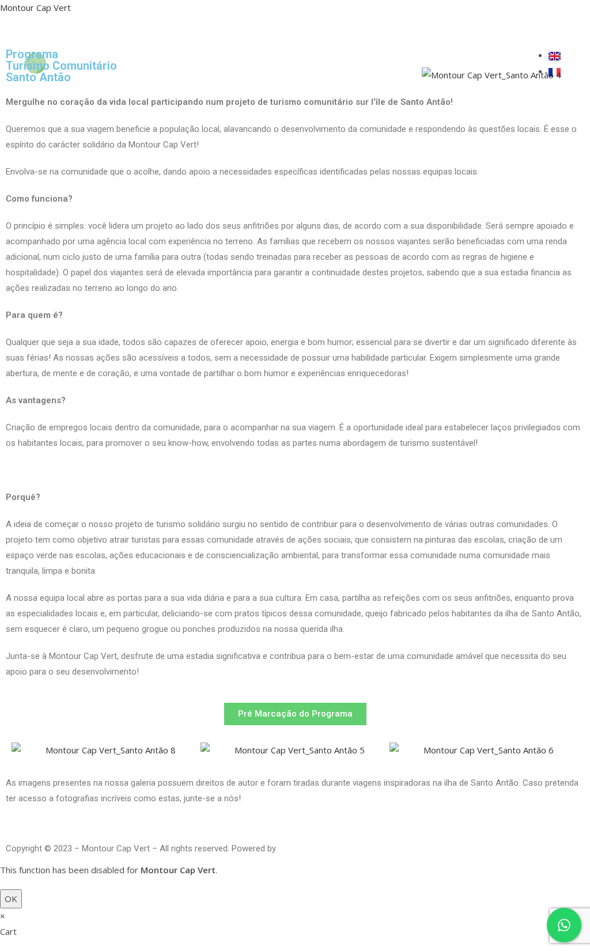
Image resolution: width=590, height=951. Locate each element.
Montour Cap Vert (35, 7)
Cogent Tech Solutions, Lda (330, 848)
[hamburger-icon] (453, 63)
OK (11, 898)
